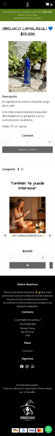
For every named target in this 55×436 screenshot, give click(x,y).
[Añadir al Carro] (27, 265)
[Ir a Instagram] (27, 367)
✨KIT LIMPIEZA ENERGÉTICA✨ (27, 235)
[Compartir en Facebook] (18, 169)
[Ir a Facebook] (22, 367)
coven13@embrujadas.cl (28, 319)
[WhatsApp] (33, 367)
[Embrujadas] (27, 4)
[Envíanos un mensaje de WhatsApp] (48, 429)
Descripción (9, 96)
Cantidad (27, 135)
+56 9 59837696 (27, 324)
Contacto (27, 350)
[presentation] (5, 235)
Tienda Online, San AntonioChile (27, 332)
